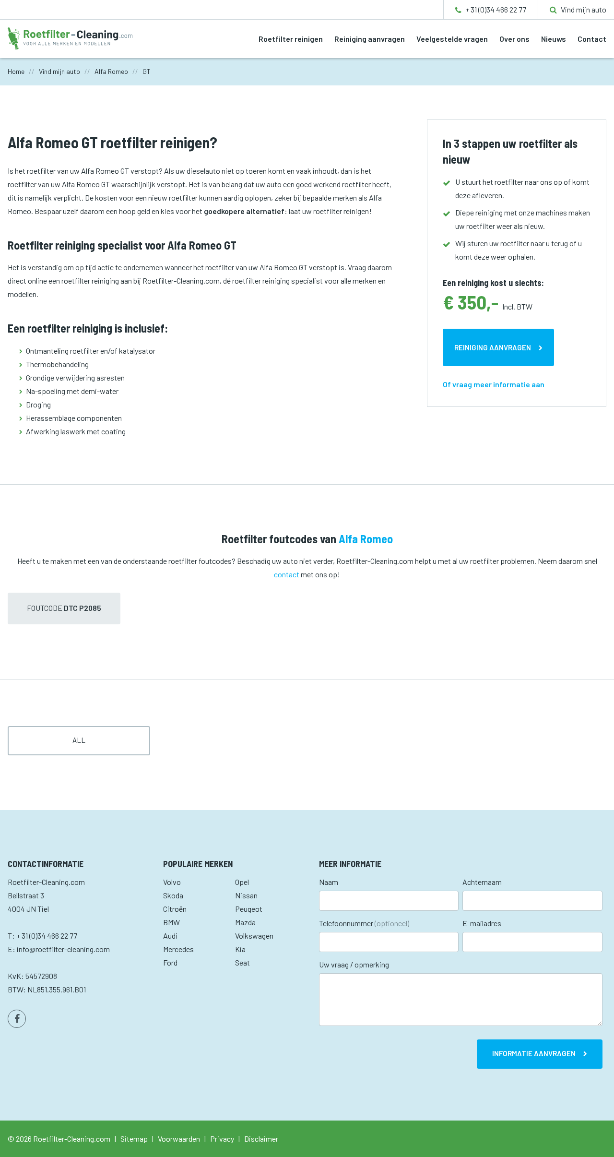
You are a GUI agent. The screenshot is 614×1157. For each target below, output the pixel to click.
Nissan (246, 895)
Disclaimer (261, 1138)
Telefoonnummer (364, 923)
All (78, 740)
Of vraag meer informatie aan (493, 384)
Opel (242, 881)
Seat (242, 962)
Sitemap (134, 1138)
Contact (592, 38)
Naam (328, 881)
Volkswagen (254, 935)
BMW (171, 922)
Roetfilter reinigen (291, 38)
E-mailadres (481, 923)
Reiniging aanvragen (369, 38)
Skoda (173, 895)
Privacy (222, 1138)
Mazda (245, 922)
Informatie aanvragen (534, 1053)
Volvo (172, 881)
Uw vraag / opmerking (354, 964)
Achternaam (482, 881)
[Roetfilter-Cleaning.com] (70, 37)
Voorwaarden (179, 1138)
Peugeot (248, 908)
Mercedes (178, 949)
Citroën (175, 908)
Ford (170, 962)
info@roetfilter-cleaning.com (63, 949)
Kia (240, 949)
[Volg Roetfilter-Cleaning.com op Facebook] (17, 1019)
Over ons (514, 38)
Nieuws (553, 38)
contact (286, 574)
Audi (170, 935)
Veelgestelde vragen (452, 38)
